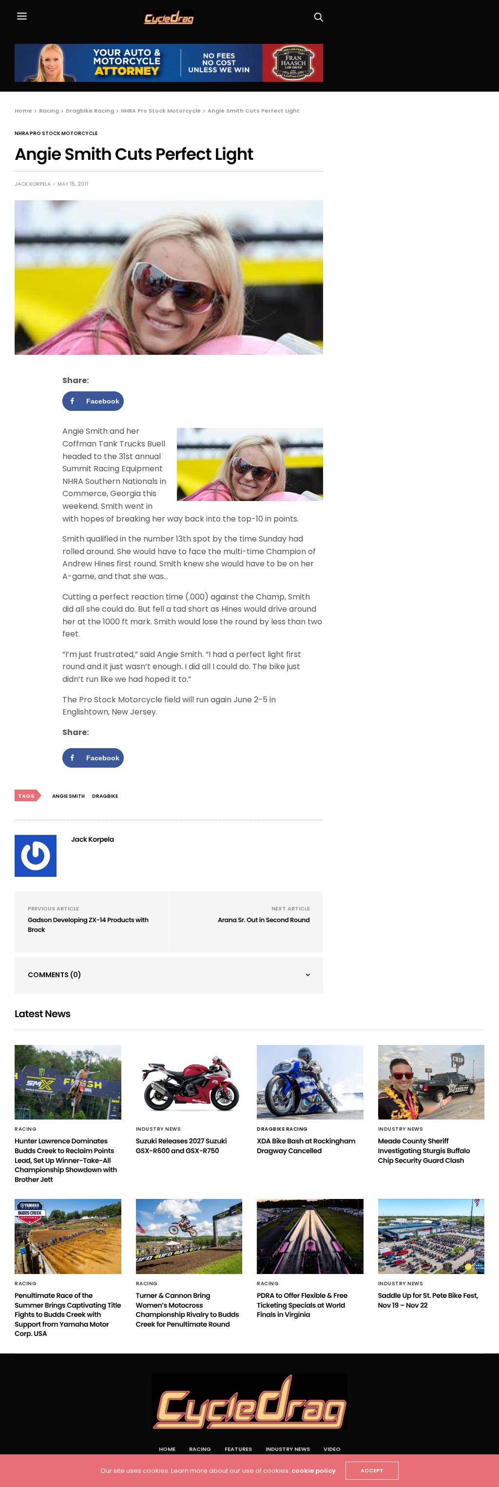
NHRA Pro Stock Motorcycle (56, 133)
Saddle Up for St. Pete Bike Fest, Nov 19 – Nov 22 (428, 1300)
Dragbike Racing (282, 1129)
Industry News (158, 1129)
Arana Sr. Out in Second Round (264, 920)
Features (238, 1449)
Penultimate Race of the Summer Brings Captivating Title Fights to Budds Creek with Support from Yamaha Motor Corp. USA (68, 1314)
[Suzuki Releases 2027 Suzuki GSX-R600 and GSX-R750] (189, 1082)
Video (332, 1449)
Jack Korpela (33, 184)
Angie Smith (68, 796)
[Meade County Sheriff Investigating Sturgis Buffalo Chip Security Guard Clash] (431, 1082)
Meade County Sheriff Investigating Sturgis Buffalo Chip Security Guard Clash (424, 1150)
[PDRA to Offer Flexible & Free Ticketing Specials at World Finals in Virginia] (310, 1236)
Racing (26, 1129)
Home (167, 1449)
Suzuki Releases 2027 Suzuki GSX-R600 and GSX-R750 (181, 1146)
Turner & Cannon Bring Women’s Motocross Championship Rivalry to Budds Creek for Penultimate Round (187, 1310)
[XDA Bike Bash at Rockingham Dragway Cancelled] (310, 1082)
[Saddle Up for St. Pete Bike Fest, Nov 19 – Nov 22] (431, 1236)
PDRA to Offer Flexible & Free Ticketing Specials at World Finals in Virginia (302, 1305)
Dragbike (105, 796)
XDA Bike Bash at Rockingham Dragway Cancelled (306, 1146)
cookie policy (313, 1470)
